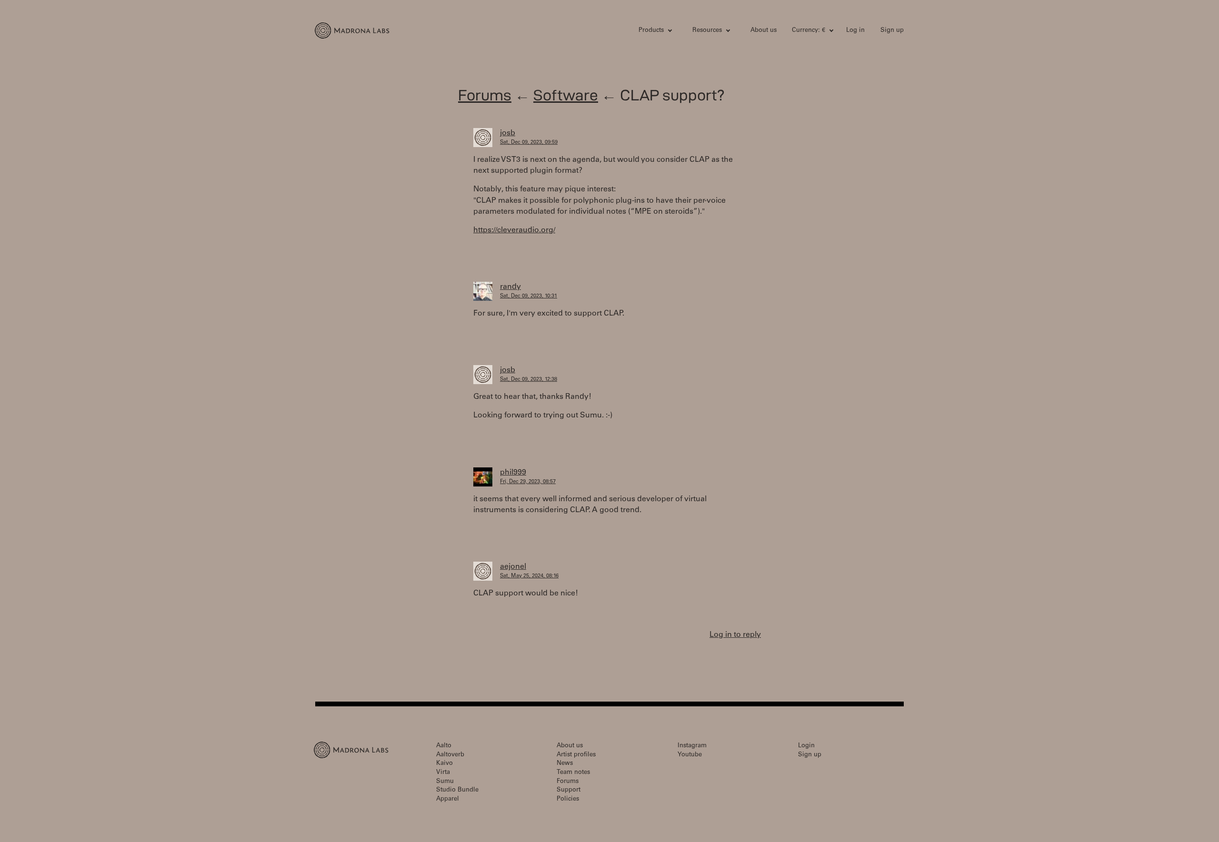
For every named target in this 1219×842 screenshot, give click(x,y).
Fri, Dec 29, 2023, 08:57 (528, 482)
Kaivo (444, 764)
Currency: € (808, 31)
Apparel (447, 799)
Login (806, 746)
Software (565, 95)
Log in (855, 31)
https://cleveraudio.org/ (514, 230)
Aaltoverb (450, 755)
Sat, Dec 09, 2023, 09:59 (529, 142)
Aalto (443, 746)
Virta (443, 773)
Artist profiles (576, 755)
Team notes (573, 773)
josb (507, 133)
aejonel (513, 567)
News (565, 764)
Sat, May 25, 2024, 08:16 (529, 576)
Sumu (445, 782)
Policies (568, 799)
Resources (707, 31)
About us (763, 31)
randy (510, 287)
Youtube (690, 755)
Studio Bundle (457, 790)
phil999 (513, 472)
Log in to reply (735, 635)
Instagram (692, 746)
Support (568, 790)
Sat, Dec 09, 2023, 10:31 (528, 296)
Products (651, 31)
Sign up (892, 31)
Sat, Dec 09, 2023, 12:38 (528, 379)
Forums (484, 95)
